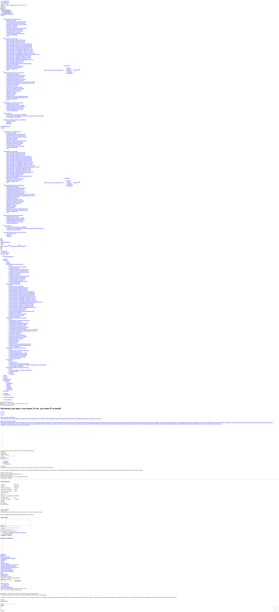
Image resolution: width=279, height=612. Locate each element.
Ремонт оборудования (6, 568)
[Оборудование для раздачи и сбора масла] (23, 71)
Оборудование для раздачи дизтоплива (19, 350)
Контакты (3, 555)
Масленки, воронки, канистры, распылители (20, 370)
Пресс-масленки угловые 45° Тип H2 (28, 422)
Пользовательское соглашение (8, 558)
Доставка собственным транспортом (10, 567)
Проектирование (5, 563)
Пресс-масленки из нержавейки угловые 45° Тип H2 (196, 422)
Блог (2, 572)
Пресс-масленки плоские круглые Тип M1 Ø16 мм (93, 422)
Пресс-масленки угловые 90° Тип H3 (47, 422)
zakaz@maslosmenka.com (7, 13)
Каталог (8, 262)
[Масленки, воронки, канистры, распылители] (23, 118)
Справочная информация (7, 571)
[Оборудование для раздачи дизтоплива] (23, 101)
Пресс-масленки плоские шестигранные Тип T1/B (144, 422)
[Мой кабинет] (1, 239)
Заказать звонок (4, 253)
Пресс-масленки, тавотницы (16, 286)
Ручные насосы (13, 362)
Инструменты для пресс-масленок (202, 423)
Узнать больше (4, 601)
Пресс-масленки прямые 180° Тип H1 (10, 422)
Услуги (2, 562)
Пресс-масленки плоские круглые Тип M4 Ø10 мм (68, 422)
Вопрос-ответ (4, 574)
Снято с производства (216, 423)
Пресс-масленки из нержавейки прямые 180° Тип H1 (170, 422)
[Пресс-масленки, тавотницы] (23, 37)
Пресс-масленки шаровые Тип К (149, 423)
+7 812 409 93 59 (5, 1)
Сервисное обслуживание (7, 570)
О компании (9, 383)
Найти (2, 605)
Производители (4, 575)
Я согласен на (14, 532)
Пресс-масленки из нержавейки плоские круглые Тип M (249, 422)
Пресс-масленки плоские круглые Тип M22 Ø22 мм (119, 422)
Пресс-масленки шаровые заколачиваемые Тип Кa (169, 423)
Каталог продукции (5, 557)
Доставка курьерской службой (8, 566)
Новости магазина (6, 579)
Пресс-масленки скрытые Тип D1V (132, 423)
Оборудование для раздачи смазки (17, 266)
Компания (3, 554)
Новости (3, 560)
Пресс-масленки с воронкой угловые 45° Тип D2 (60, 423)
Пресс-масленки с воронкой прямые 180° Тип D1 (36, 423)
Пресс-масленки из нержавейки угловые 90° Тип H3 (222, 422)
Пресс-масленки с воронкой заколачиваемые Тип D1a (109, 423)
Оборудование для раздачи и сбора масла (19, 320)
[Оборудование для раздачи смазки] (23, 17)
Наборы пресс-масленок (188, 423)
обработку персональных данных (17, 532)
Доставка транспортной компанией (9, 564)
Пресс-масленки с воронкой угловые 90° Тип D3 (84, 423)
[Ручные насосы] (23, 112)
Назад (7, 261)
